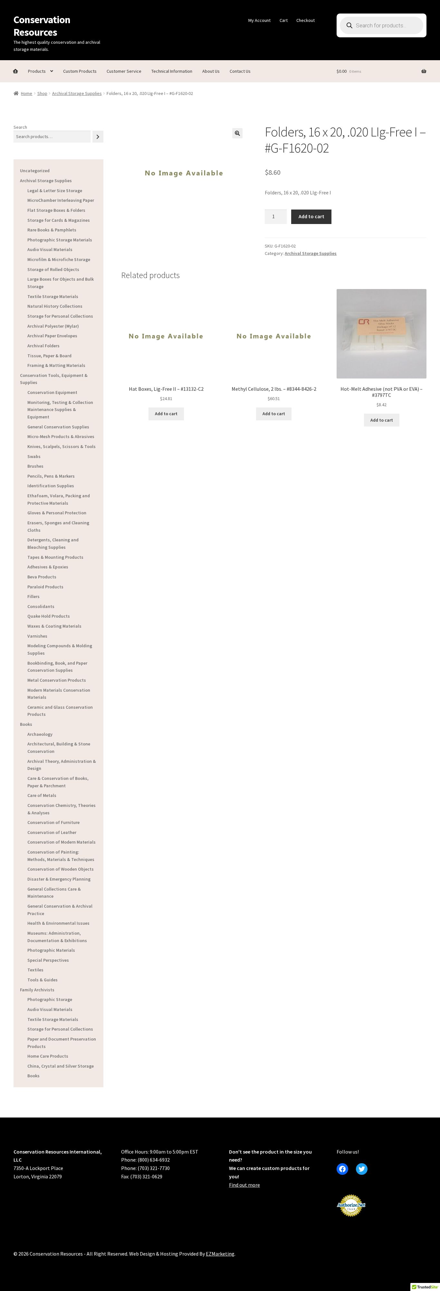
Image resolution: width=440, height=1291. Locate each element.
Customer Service (124, 71)
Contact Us (240, 71)
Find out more (244, 1185)
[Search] (97, 137)
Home (26, 93)
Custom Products (80, 71)
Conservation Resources (42, 26)
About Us (211, 71)
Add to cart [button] (166, 413)
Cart (284, 20)
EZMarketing (220, 1253)
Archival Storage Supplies (77, 93)
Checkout (305, 20)
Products (37, 71)
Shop (42, 93)
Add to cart (311, 216)
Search (20, 127)
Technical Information (171, 71)
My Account (259, 20)
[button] (237, 133)
